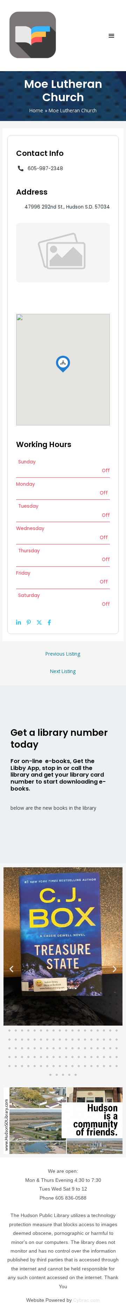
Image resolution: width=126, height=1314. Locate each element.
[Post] (39, 622)
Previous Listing (63, 653)
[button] (11, 968)
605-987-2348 (45, 168)
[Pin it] (29, 622)
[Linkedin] (18, 622)
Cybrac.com (86, 1300)
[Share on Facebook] (49, 622)
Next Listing (63, 671)
